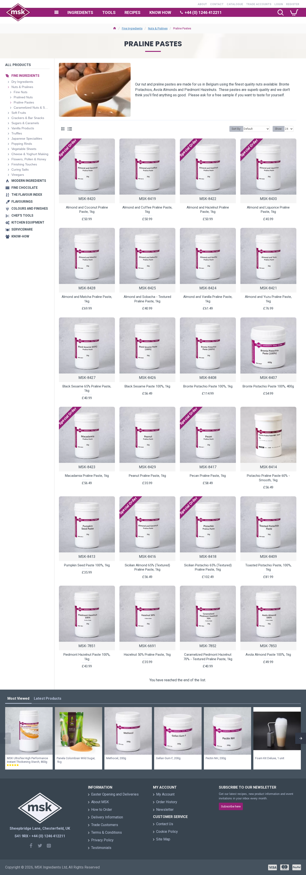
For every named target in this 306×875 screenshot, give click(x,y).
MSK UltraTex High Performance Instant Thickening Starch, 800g (27, 760)
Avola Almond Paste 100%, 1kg (268, 655)
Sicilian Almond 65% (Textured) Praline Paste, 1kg (147, 567)
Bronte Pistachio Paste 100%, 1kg (208, 386)
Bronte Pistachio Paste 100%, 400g (268, 386)
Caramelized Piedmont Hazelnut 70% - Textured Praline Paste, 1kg (207, 657)
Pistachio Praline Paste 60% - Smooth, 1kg (268, 478)
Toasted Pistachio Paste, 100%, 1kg (268, 567)
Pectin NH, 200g (216, 758)
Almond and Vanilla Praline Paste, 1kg (207, 299)
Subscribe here (231, 806)
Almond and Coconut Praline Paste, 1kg (87, 209)
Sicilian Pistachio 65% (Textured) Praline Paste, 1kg (208, 567)
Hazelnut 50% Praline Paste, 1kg (147, 655)
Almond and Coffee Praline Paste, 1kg (147, 209)
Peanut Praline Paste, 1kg (147, 476)
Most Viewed (18, 698)
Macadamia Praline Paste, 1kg (87, 476)
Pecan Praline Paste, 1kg (208, 476)
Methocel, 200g (116, 758)
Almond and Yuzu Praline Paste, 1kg (268, 299)
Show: (278, 128)
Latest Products (47, 698)
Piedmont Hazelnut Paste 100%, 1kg (86, 657)
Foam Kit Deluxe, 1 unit (269, 758)
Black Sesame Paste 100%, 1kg (147, 386)
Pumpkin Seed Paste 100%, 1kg (87, 565)
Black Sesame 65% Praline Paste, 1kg (86, 388)
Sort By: (236, 128)
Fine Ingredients (132, 28)
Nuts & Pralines (158, 28)
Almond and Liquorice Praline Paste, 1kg (268, 209)
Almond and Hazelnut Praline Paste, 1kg (208, 209)
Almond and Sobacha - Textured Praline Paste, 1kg (147, 299)
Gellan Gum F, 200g (168, 758)
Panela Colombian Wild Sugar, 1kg (76, 760)
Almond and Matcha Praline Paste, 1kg (87, 299)
